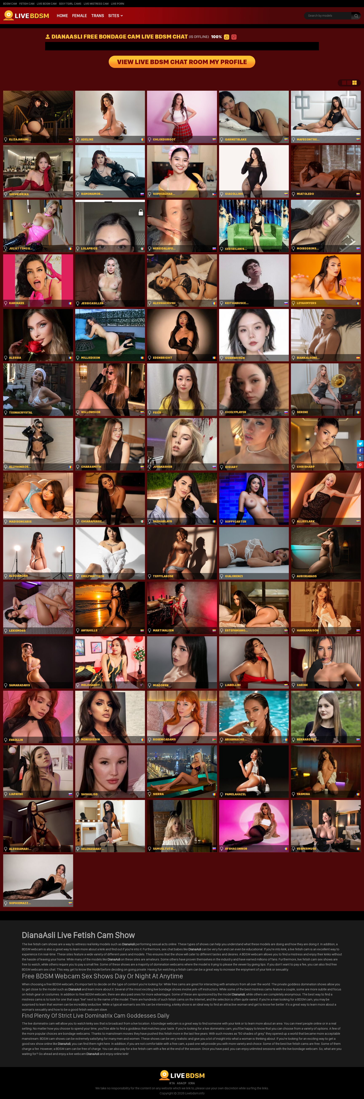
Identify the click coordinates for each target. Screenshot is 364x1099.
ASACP (181, 1083)
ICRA (191, 1083)
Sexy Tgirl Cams (70, 3)
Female (79, 15)
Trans (97, 15)
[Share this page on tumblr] (360, 457)
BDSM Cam (10, 3)
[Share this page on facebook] (360, 450)
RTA (172, 1083)
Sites (113, 15)
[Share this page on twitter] (360, 443)
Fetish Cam (26, 3)
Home (62, 15)
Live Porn (117, 3)
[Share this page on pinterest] (360, 464)
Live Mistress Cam (96, 3)
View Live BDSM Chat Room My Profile (182, 62)
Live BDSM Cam (46, 3)
